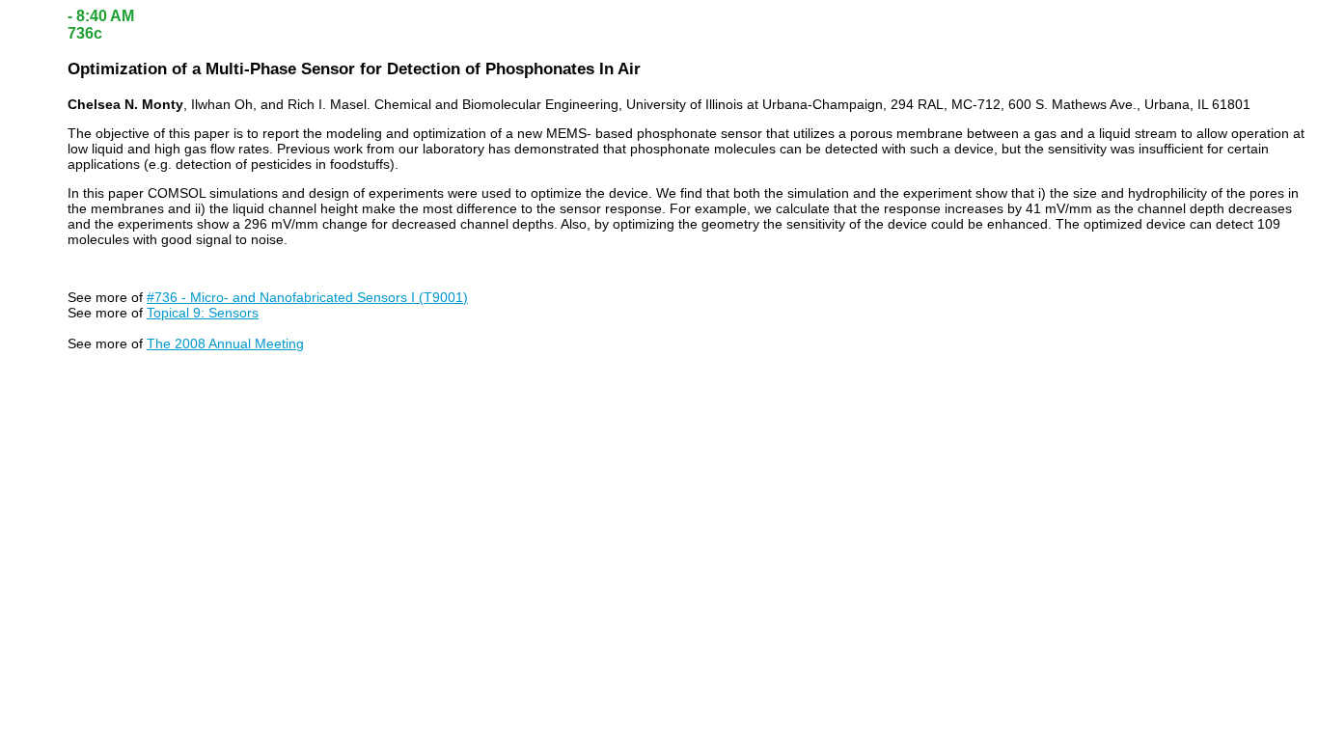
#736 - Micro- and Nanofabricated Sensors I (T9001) (307, 297)
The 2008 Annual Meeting (225, 343)
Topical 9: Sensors (203, 312)
